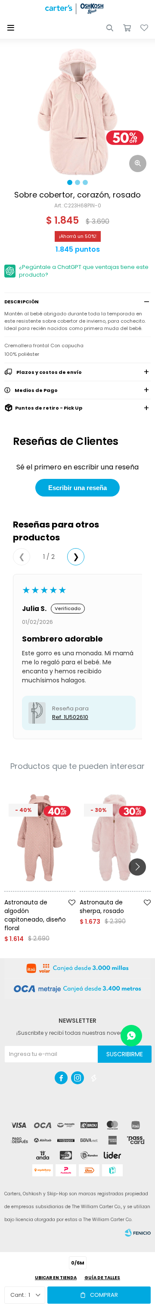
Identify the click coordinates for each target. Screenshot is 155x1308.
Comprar (104, 1295)
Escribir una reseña (77, 487)
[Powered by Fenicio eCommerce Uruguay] (138, 1232)
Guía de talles (102, 1277)
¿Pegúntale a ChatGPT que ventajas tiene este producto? (84, 270)
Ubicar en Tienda (56, 1277)
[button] (109, 28)
